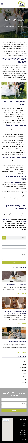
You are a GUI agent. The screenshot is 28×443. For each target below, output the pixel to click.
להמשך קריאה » (21, 293)
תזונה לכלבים (22, 376)
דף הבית (22, 26)
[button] (2, 3)
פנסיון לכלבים (22, 373)
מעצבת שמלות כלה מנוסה (15, 196)
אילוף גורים (23, 370)
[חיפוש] (4, 237)
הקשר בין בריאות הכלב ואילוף (17, 342)
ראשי (24, 361)
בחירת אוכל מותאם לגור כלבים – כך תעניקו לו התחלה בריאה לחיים (15, 312)
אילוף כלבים (23, 367)
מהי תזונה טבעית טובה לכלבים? (16, 285)
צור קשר (24, 382)
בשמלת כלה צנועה (16, 183)
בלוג (18, 26)
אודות (24, 364)
